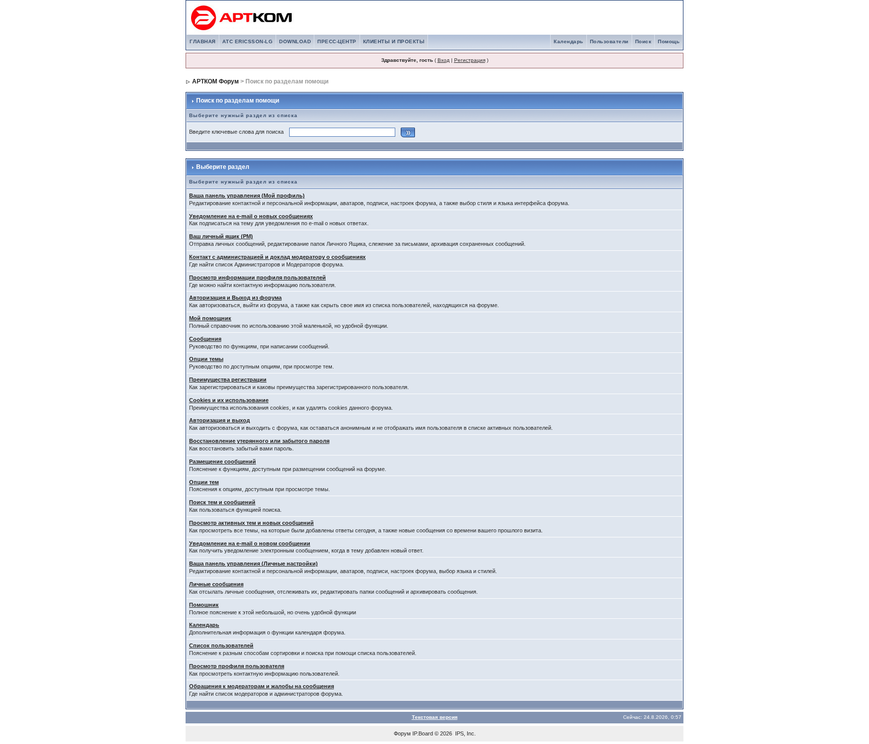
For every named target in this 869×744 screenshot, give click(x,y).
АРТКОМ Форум (215, 81)
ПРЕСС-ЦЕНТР (337, 41)
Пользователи (609, 41)
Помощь (668, 41)
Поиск (643, 41)
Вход (444, 60)
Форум (402, 733)
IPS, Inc (464, 733)
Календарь (568, 41)
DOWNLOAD (295, 41)
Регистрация (469, 60)
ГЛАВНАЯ (203, 41)
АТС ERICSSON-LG (247, 41)
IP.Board (422, 733)
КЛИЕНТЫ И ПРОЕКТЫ (394, 41)
